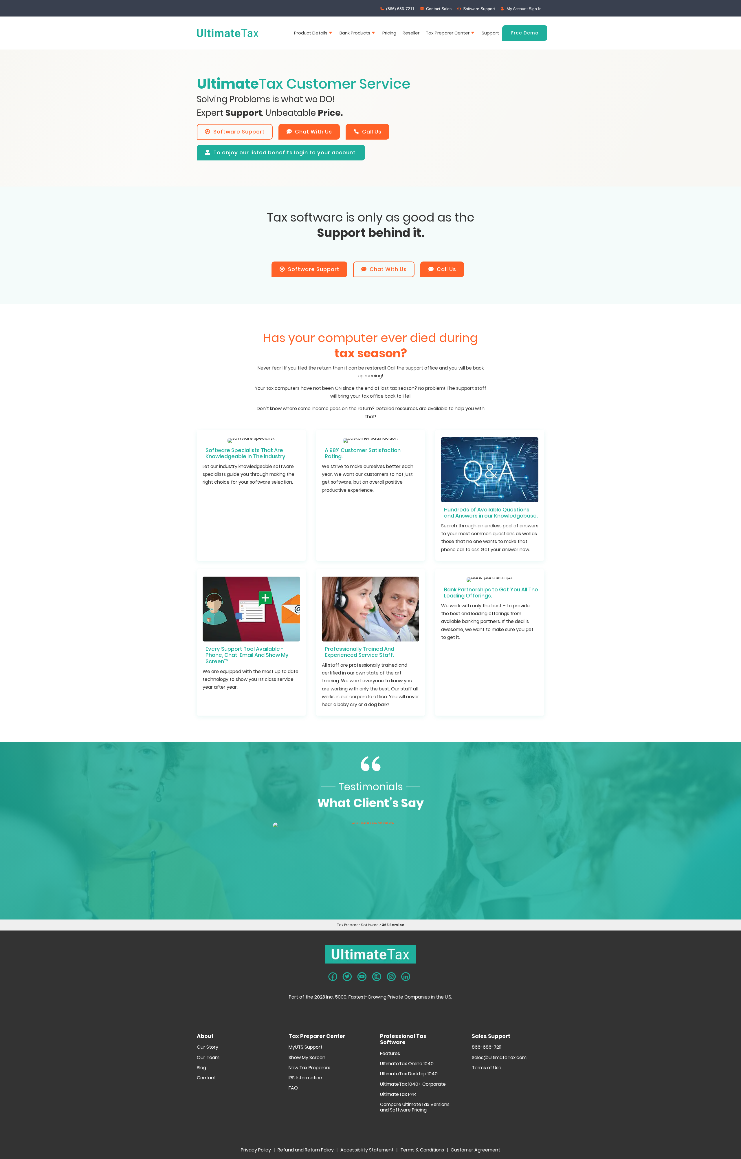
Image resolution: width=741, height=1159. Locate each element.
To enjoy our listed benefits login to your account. (285, 152)
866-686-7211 (486, 1047)
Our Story (207, 1047)
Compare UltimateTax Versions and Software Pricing (415, 1107)
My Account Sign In (524, 9)
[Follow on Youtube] (362, 976)
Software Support (479, 9)
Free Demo (524, 33)
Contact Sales (439, 9)
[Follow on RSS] (376, 976)
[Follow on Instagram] (391, 976)
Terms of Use (486, 1068)
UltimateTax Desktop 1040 (409, 1074)
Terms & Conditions (422, 1150)
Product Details (310, 33)
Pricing (389, 33)
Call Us (371, 131)
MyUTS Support (305, 1047)
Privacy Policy (256, 1150)
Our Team (208, 1058)
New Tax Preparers (309, 1068)
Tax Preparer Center (447, 33)
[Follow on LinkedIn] (405, 976)
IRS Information (305, 1078)
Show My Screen (307, 1058)
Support (490, 33)
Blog (201, 1068)
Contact (206, 1078)
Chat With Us (313, 131)
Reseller (411, 33)
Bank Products (355, 33)
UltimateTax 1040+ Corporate (413, 1084)
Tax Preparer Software (358, 924)
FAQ (293, 1088)
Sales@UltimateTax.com (499, 1058)
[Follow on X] (347, 976)
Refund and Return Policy (306, 1150)
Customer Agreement (475, 1150)
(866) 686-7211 (400, 9)
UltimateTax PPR (398, 1095)
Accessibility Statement (367, 1150)
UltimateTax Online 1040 (407, 1064)
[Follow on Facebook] (332, 976)
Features (390, 1054)
